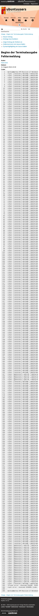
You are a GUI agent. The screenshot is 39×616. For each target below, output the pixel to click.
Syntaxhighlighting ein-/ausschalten (15, 47)
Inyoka (10, 599)
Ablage (3, 34)
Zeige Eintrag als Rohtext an (12, 42)
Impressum (22, 606)
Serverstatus (30, 606)
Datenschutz (14, 606)
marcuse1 (4, 63)
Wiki (19, 18)
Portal (6, 18)
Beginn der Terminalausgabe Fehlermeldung (20, 34)
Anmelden (26, 4)
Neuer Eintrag (7, 37)
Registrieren (34, 4)
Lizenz (3, 606)
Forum (13, 18)
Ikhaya (25, 18)
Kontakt (8, 606)
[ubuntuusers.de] (14, 11)
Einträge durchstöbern (10, 39)
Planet (32, 18)
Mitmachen (19, 23)
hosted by (4, 1)
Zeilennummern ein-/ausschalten (14, 44)
